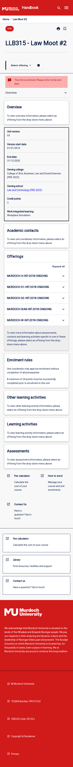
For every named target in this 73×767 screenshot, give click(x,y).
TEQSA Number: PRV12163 (26, 701)
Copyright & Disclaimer (23, 736)
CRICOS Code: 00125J (23, 719)
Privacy (15, 754)
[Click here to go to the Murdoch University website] (10, 9)
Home (6, 19)
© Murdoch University (22, 683)
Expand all (58, 266)
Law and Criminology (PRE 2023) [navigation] (24, 190)
